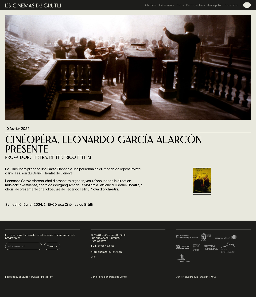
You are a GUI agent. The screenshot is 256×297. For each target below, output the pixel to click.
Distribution (231, 5)
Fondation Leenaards (183, 258)
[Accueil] (33, 5)
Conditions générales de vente (109, 276)
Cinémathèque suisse (187, 237)
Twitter (35, 276)
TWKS (212, 276)
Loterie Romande (183, 247)
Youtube (24, 276)
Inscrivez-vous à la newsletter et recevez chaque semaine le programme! (40, 236)
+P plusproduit (189, 276)
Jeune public (214, 5)
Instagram (47, 276)
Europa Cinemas (211, 247)
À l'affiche (151, 5)
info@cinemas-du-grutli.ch (106, 251)
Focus (180, 5)
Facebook (11, 276)
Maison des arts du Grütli (196, 247)
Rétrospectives (195, 5)
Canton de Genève (206, 237)
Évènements (166, 5)
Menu (247, 5)
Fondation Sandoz (228, 247)
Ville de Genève (226, 237)
